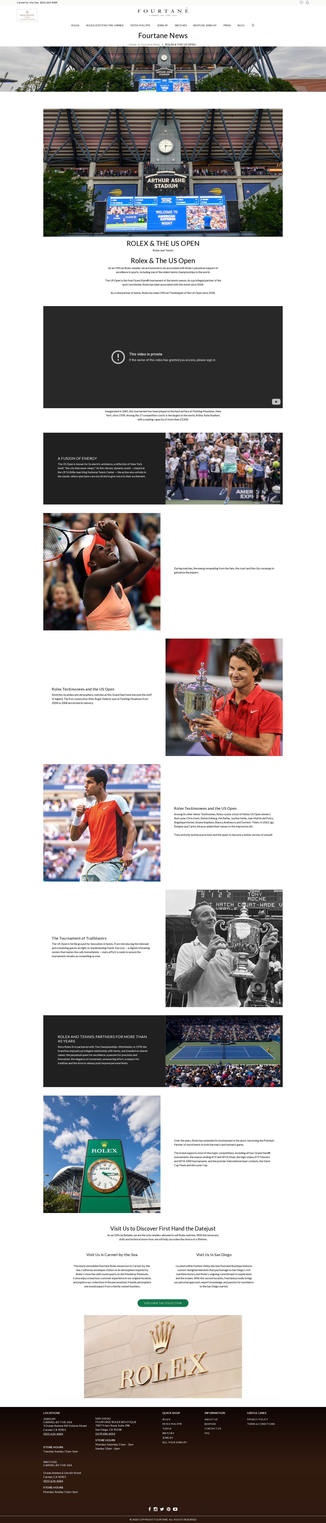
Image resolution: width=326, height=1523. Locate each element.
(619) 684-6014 (105, 1433)
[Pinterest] (169, 1509)
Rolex (75, 25)
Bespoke (210, 1423)
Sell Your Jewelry (174, 1442)
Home (132, 44)
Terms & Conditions (261, 1423)
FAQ (207, 1433)
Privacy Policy (257, 1419)
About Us (211, 1419)
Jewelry (162, 25)
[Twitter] (162, 1509)
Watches (181, 25)
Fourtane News (150, 44)
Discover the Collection (163, 1303)
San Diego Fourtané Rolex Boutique (115, 1420)
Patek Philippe (140, 25)
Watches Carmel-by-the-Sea (57, 1463)
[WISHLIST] (301, 2)
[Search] (253, 25)
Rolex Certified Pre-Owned (105, 25)
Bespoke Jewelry (205, 25)
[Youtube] (175, 1509)
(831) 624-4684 (49, 2)
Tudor (166, 1428)
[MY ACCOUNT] (307, 2)
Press (227, 25)
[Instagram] (156, 1509)
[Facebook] (149, 1509)
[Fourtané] (163, 11)
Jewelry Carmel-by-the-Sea (57, 1420)
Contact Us (213, 1428)
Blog (241, 25)
